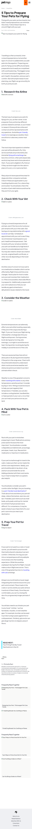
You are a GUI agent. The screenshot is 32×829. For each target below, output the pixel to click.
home (3, 8)
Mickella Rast (12, 30)
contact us (16, 825)
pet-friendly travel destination (15, 491)
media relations (16, 818)
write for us (16, 816)
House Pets (9, 8)
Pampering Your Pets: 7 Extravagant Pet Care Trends (15, 706)
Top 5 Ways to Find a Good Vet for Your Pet (14, 755)
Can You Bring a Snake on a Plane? (11, 776)
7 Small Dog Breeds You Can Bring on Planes (14, 728)
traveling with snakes (13, 380)
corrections (16, 823)
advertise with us (16, 821)
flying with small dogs (16, 155)
